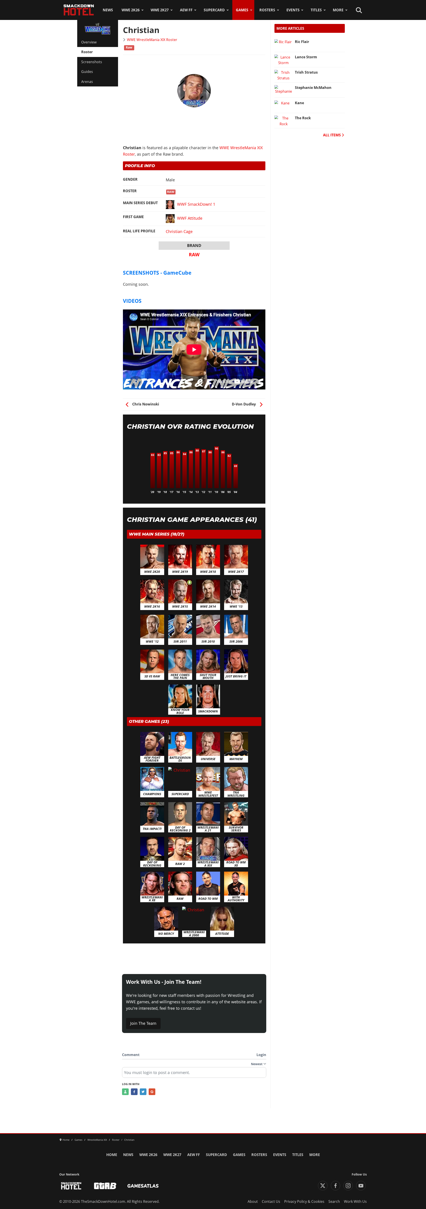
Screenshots (91, 61)
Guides (87, 71)
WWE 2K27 (160, 10)
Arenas (87, 81)
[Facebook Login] (134, 1091)
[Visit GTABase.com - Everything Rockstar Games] (105, 1186)
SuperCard (214, 10)
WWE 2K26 (131, 10)
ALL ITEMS (332, 135)
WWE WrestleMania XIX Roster (152, 39)
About (253, 1201)
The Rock (303, 117)
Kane (299, 102)
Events (293, 10)
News (108, 10)
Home (111, 1154)
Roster (87, 51)
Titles (316, 10)
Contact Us (271, 1201)
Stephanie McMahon (313, 87)
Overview (89, 42)
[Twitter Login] (143, 1091)
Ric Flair (302, 41)
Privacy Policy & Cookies (304, 1201)
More (338, 10)
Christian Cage (179, 231)
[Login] (125, 1091)
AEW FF (186, 10)
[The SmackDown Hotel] (79, 10)
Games (242, 10)
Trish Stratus (306, 72)
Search (334, 1201)
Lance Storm (306, 57)
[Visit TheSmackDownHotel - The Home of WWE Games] (71, 1186)
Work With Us (355, 1201)
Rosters (267, 10)
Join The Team (143, 1023)
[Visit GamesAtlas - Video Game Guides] (143, 1186)
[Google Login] (152, 1091)
